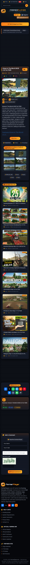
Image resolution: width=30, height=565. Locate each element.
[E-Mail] (16, 392)
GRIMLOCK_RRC (9, 174)
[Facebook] (5, 389)
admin (5, 73)
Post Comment (16, 472)
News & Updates (6, 539)
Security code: (7, 456)
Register (26, 15)
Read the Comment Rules (16, 439)
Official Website (6, 529)
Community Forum (7, 536)
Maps (24, 30)
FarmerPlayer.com (15, 559)
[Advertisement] (15, 371)
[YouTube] (9, 505)
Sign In (18, 15)
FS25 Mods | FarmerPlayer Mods (12, 30)
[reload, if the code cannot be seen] (9, 461)
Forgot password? (23, 17)
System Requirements (8, 515)
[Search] (26, 5)
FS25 (18, 177)
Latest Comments (7, 517)
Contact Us (5, 522)
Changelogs (25, 142)
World (23, 174)
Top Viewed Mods (15, 1)
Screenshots (8, 142)
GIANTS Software (7, 534)
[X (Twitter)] (9, 389)
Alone (17, 174)
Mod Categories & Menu (16, 24)
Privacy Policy (6, 519)
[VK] (9, 392)
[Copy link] (20, 392)
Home (6, 1)
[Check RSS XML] (16, 505)
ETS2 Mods (5, 549)
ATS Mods (5, 551)
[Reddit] (20, 389)
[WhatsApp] (13, 389)
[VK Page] (12, 505)
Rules (25, 1)
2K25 (12, 177)
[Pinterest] (24, 389)
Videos (16, 142)
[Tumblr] (13, 392)
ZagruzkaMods (6, 546)
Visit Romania (6, 553)
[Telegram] (16, 389)
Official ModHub (6, 532)
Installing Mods (6, 512)
